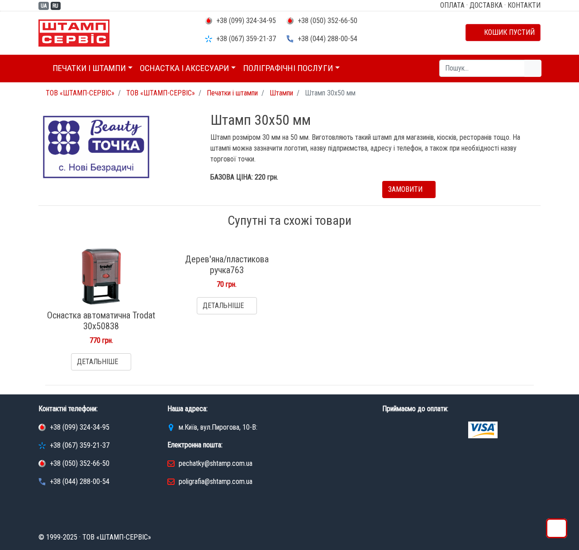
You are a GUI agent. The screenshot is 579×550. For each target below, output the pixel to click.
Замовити (406, 189)
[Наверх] (556, 530)
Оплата (452, 5)
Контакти (524, 5)
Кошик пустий (506, 32)
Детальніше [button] (98, 361)
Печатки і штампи (89, 68)
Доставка (486, 5)
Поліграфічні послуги (288, 68)
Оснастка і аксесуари (184, 68)
